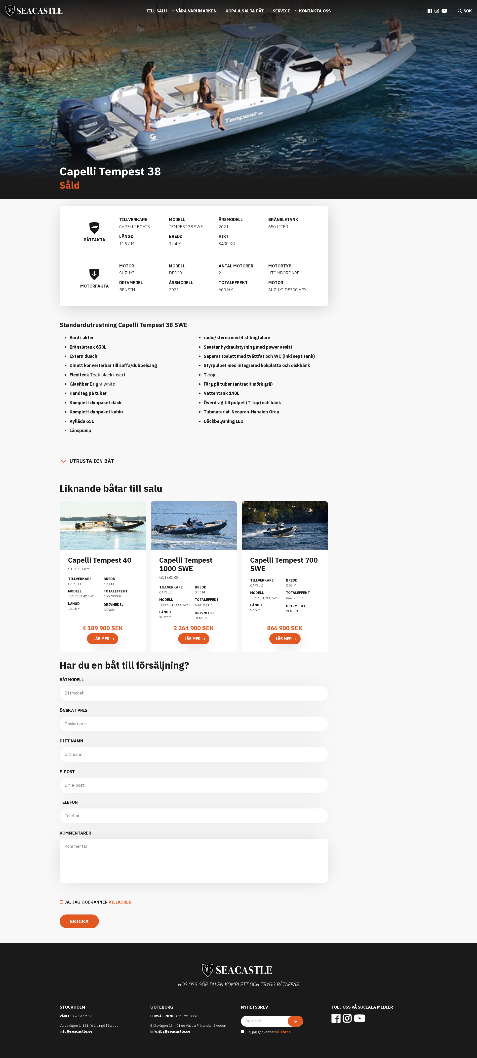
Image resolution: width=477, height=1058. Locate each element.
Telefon (69, 802)
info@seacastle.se (76, 1031)
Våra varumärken (196, 11)
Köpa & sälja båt (245, 11)
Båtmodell (72, 679)
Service (281, 11)
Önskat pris (73, 710)
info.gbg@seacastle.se (170, 1031)
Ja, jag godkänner (98, 902)
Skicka (79, 921)
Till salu (156, 11)
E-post (67, 771)
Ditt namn (71, 741)
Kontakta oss (315, 11)
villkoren (120, 902)
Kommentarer (75, 833)
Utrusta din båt (92, 461)
